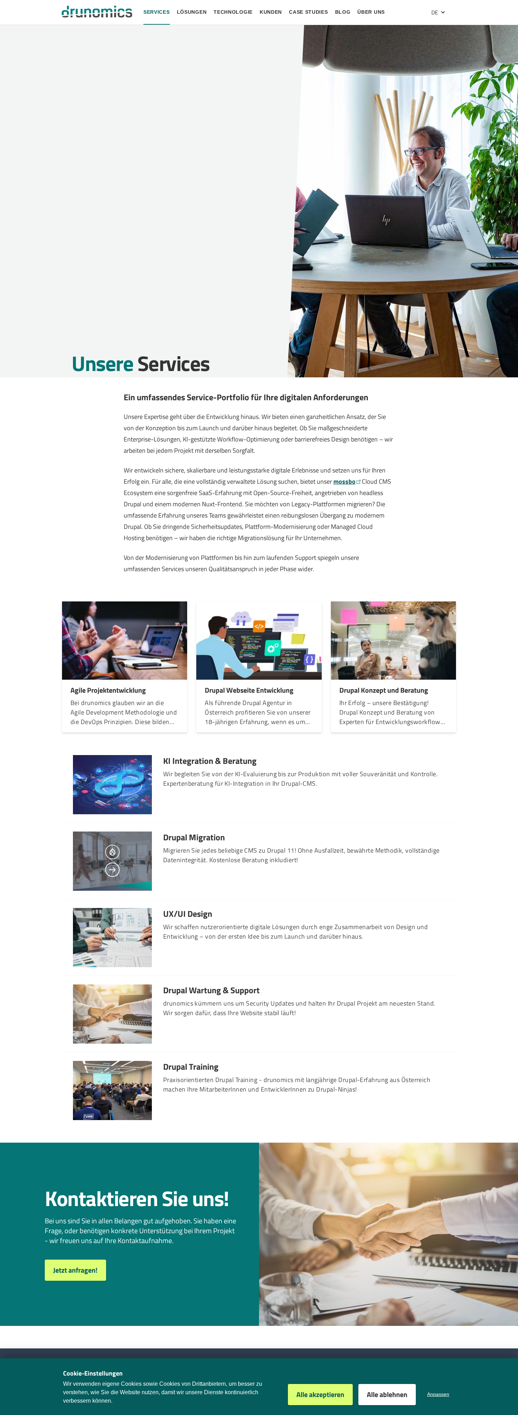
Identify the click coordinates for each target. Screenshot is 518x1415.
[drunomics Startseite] (97, 11)
